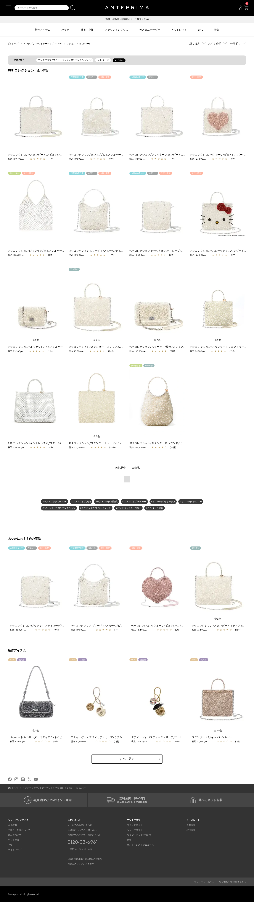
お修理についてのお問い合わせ (83, 830)
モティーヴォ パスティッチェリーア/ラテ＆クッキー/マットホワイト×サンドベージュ (121, 737)
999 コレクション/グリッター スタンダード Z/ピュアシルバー (165, 154)
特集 (129, 839)
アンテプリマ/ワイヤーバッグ (38, 43)
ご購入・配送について (19, 830)
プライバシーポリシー (205, 881)
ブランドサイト (135, 825)
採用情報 (191, 830)
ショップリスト (135, 830)
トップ (15, 43)
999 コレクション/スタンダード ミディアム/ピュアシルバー (104, 346)
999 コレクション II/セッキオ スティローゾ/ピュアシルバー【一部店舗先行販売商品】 (180, 250)
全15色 (218, 730)
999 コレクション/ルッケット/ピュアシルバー (35, 346)
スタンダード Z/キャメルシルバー (212, 737)
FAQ (10, 844)
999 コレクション (66, 43)
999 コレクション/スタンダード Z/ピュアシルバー (37, 154)
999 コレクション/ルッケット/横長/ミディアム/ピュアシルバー (167, 346)
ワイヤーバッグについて (139, 835)
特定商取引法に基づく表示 (232, 881)
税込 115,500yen (16, 254)
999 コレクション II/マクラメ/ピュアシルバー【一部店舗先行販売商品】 (50, 250)
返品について (14, 835)
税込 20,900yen (78, 741)
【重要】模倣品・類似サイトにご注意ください (127, 19)
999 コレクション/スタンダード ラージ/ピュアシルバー (101, 443)
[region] (36, 111)
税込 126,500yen (198, 158)
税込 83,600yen (17, 741)
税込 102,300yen (77, 447)
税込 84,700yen (197, 351)
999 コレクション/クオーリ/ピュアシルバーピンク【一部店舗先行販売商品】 (177, 625)
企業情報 (191, 825)
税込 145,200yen (137, 351)
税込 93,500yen (15, 351)
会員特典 (12, 825)
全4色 (36, 730)
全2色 (36, 340)
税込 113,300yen (137, 254)
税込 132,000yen (137, 158)
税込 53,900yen (199, 741)
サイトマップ (14, 849)
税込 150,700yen (16, 447)
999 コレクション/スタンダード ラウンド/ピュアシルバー (163, 443)
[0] (246, 8)
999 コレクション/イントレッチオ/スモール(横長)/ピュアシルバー (47, 443)
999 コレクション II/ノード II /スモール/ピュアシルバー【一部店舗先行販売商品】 (117, 250)
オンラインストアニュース (140, 844)
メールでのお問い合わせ (79, 825)
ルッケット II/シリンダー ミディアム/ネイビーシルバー (42, 737)
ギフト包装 (13, 839)
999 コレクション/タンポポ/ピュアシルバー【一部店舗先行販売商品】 (110, 154)
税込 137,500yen (76, 158)
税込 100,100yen (16, 158)
